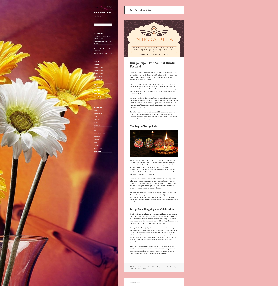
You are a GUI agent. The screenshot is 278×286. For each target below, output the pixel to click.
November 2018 (98, 73)
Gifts (95, 131)
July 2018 (96, 85)
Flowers (96, 128)
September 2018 (98, 79)
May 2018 (96, 90)
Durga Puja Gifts (141, 268)
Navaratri (97, 136)
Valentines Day (98, 154)
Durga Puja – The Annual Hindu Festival (152, 64)
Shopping (96, 145)
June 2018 (97, 88)
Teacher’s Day (98, 148)
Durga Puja (97, 125)
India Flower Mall (102, 12)
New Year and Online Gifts (101, 46)
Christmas (97, 119)
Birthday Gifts (98, 113)
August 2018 (97, 82)
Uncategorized (98, 151)
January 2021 (97, 64)
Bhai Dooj (96, 110)
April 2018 (97, 93)
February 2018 (98, 99)
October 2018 (98, 76)
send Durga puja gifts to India (168, 235)
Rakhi (95, 142)
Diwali (96, 122)
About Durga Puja (158, 267)
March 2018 (97, 96)
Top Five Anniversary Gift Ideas (103, 53)
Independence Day (99, 134)
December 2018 (98, 70)
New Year (97, 139)
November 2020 (98, 67)
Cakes (95, 116)
